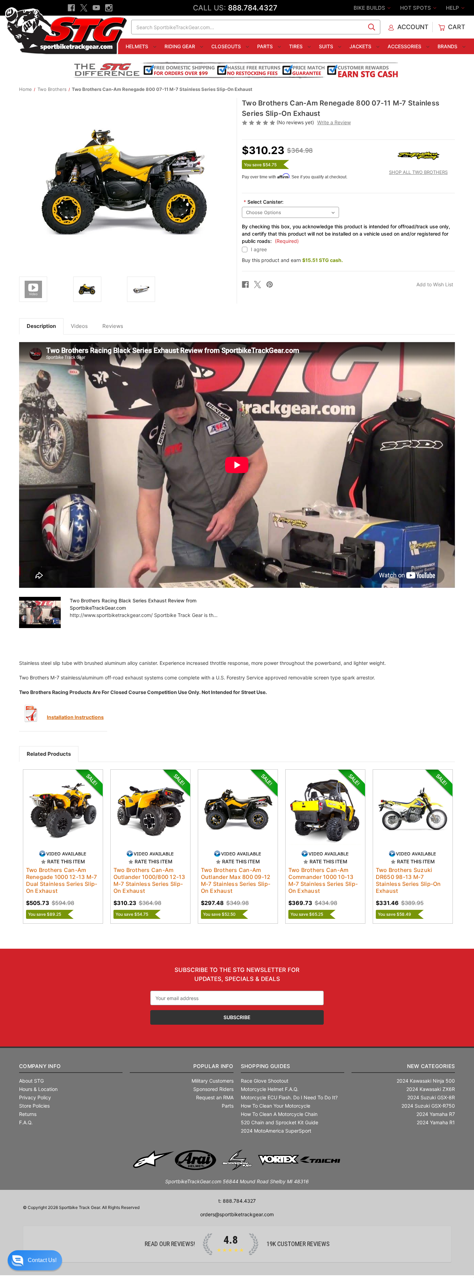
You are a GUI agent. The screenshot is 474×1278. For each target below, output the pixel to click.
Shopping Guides (265, 1066)
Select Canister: (263, 202)
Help (453, 8)
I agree (259, 249)
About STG (31, 1081)
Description (41, 326)
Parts (265, 46)
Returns (27, 1114)
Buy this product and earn (292, 260)
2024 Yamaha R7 (435, 1114)
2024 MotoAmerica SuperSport (276, 1131)
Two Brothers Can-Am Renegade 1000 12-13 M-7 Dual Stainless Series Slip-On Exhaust (62, 880)
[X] (83, 7)
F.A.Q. (26, 1122)
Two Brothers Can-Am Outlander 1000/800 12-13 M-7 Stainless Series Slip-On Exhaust (149, 880)
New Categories (431, 1066)
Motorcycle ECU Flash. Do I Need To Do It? (289, 1097)
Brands (448, 46)
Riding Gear (180, 46)
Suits (327, 46)
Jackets (361, 46)
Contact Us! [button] (42, 1260)
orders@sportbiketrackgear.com (237, 1214)
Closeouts (226, 46)
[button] (35, 1260)
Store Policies (34, 1106)
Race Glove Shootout (264, 1081)
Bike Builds (370, 8)
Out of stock (63, 815)
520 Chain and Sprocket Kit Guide (279, 1122)
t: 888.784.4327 (237, 1201)
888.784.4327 (252, 7)
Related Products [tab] (49, 754)
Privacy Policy (35, 1097)
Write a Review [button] (334, 122)
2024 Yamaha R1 (436, 1122)
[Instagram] (108, 7)
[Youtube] (96, 7)
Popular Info (213, 1066)
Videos (79, 326)
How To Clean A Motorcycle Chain (279, 1114)
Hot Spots (416, 8)
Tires (296, 46)
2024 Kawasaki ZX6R (430, 1089)
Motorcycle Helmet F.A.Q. (269, 1089)
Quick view (60, 803)
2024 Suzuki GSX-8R (431, 1097)
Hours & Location (38, 1089)
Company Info (40, 1066)
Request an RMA (215, 1097)
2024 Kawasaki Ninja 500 (426, 1081)
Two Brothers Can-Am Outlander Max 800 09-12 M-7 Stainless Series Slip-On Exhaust (236, 880)
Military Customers (213, 1081)
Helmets (138, 46)
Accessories (405, 46)
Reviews (112, 326)
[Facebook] (71, 7)
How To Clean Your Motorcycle (275, 1106)
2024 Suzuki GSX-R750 (428, 1106)
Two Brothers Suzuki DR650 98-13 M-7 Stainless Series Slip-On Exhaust (408, 880)
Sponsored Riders (213, 1089)
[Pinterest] (269, 284)
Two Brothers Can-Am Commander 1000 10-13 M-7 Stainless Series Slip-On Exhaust (323, 880)
